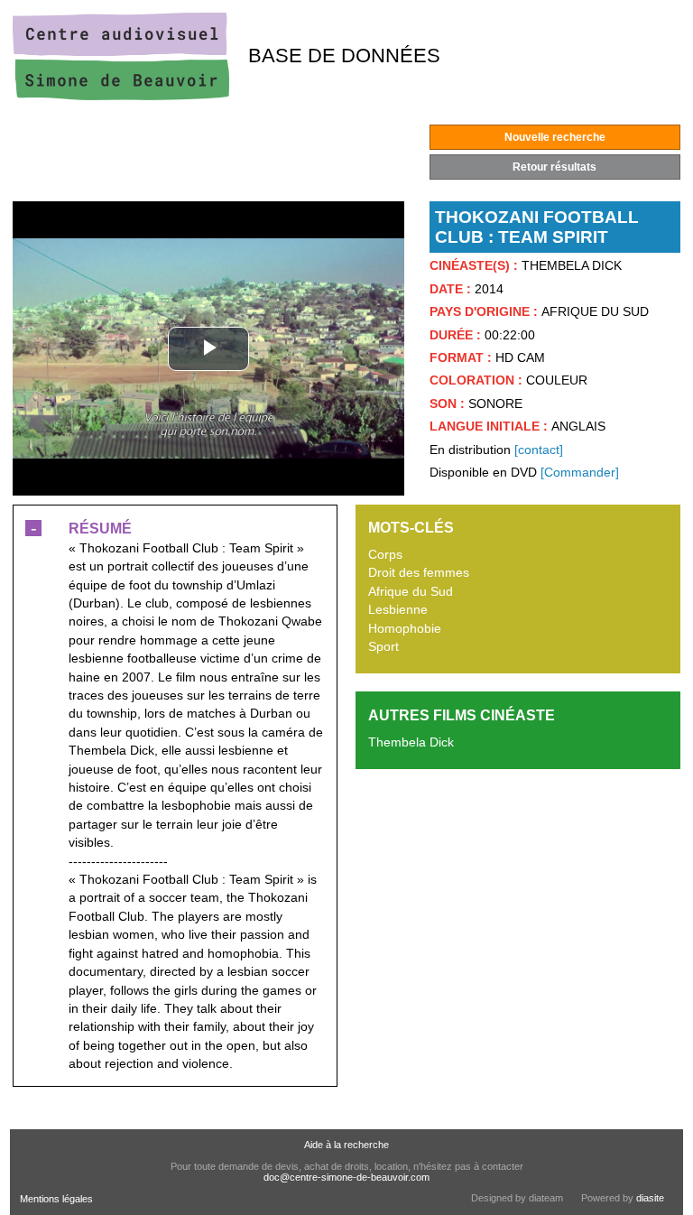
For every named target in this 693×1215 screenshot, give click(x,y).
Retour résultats (554, 167)
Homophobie (404, 628)
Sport (383, 647)
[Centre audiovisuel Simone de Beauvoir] (121, 96)
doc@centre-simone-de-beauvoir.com (346, 1177)
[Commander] (580, 472)
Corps (385, 554)
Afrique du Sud (410, 591)
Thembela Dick (411, 742)
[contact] (538, 450)
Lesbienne (398, 610)
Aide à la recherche (346, 1144)
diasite (650, 1197)
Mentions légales (56, 1198)
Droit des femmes (418, 573)
